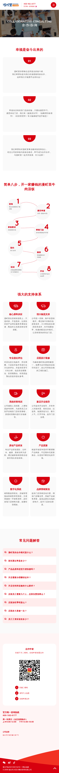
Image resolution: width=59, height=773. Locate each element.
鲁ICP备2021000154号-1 (12, 767)
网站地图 (25, 767)
